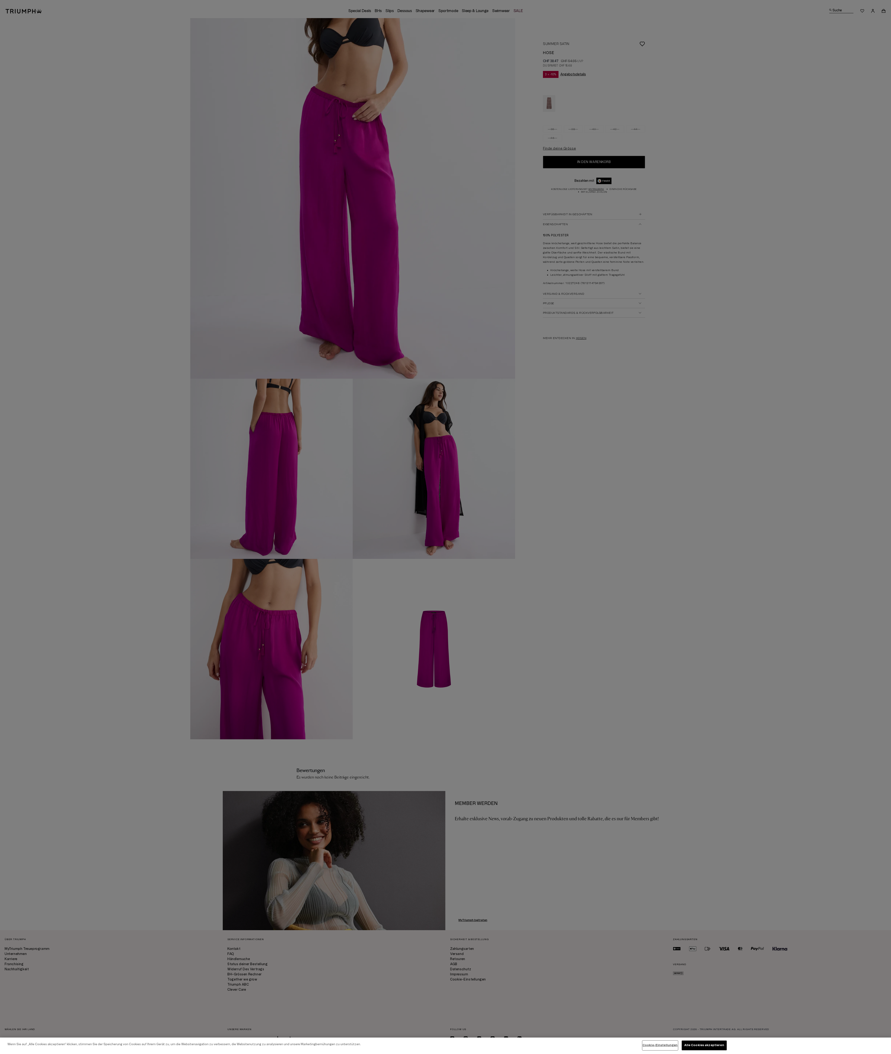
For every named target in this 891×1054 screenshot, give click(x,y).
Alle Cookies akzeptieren (704, 1045)
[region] (445, 1046)
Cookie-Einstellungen (660, 1045)
